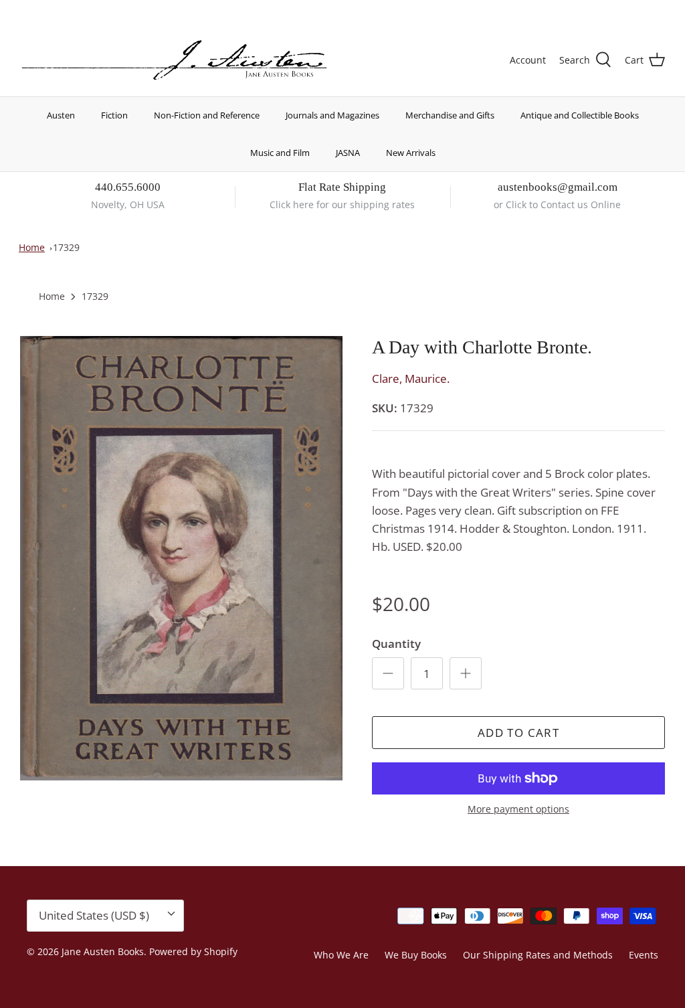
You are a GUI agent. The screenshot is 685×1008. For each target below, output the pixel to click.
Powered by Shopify (193, 951)
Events (643, 954)
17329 (66, 247)
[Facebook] (44, 10)
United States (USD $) (602, 11)
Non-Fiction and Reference (207, 115)
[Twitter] (25, 10)
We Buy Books (416, 954)
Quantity (396, 643)
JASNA (348, 153)
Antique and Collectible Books (579, 115)
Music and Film (280, 153)
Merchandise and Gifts (449, 115)
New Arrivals (410, 153)
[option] (181, 558)
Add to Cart (518, 732)
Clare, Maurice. (411, 378)
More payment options (518, 809)
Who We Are (341, 954)
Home (32, 247)
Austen (61, 115)
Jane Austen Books (103, 951)
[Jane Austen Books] (174, 60)
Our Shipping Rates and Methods (538, 954)
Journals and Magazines (332, 115)
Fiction (114, 115)
